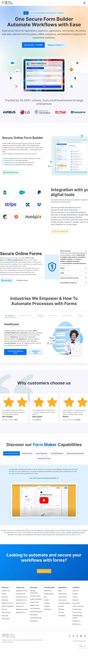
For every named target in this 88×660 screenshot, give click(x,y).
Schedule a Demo (22, 280)
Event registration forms (12, 158)
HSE (15, 420)
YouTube (81, 636)
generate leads (38, 532)
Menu (84, 3)
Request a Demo (54, 45)
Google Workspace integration (71, 217)
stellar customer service (69, 530)
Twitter (73, 636)
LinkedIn (77, 636)
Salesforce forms (74, 207)
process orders (60, 532)
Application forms (10, 162)
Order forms (8, 160)
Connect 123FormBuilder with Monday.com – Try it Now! (47, 13)
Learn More (7, 280)
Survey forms (8, 164)
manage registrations (73, 532)
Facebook (69, 636)
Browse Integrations (61, 231)
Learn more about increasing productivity (42, 478)
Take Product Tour (12, 172)
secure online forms (11, 262)
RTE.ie (39, 420)
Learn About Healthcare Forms (15, 352)
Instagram (85, 636)
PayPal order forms (71, 210)
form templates (32, 145)
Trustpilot (77, 420)
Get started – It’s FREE (33, 45)
